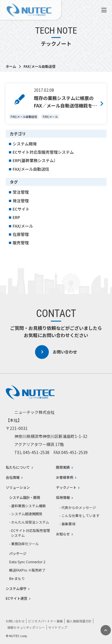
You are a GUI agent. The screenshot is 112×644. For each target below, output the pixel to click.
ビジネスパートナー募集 (45, 621)
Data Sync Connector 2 (27, 562)
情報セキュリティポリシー (26, 627)
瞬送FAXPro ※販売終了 (27, 570)
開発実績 (63, 467)
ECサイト (21, 209)
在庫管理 (21, 234)
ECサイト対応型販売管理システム (43, 152)
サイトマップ (57, 627)
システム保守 (16, 588)
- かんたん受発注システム (29, 522)
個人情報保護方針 (79, 621)
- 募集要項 (67, 524)
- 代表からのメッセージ (77, 507)
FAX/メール (23, 226)
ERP (16, 217)
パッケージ (17, 553)
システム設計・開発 (24, 497)
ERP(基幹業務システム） (35, 160)
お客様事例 (64, 477)
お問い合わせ (65, 352)
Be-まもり (17, 578)
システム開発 (25, 144)
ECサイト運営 (16, 598)
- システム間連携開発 (25, 514)
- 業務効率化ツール (24, 543)
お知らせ (63, 534)
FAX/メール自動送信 (31, 169)
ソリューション (18, 487)
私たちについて (18, 467)
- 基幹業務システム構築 (27, 505)
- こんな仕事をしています (79, 515)
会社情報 (13, 477)
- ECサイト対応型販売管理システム (29, 533)
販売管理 (21, 242)
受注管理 (21, 192)
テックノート (66, 487)
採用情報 (63, 497)
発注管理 (21, 200)
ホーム (11, 66)
